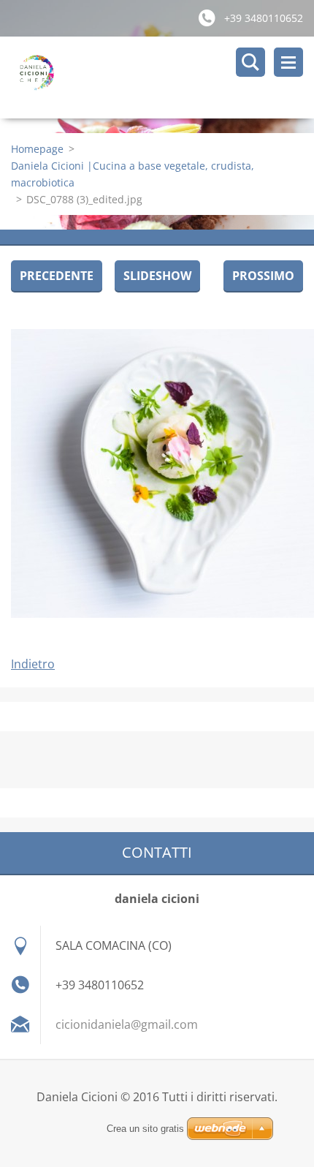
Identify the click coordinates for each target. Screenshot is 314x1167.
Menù (288, 62)
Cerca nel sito (250, 62)
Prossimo (263, 276)
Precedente (56, 276)
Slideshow (157, 276)
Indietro (33, 664)
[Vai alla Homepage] (162, 77)
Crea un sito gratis (145, 1128)
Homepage (37, 149)
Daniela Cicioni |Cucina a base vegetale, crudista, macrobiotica (132, 174)
